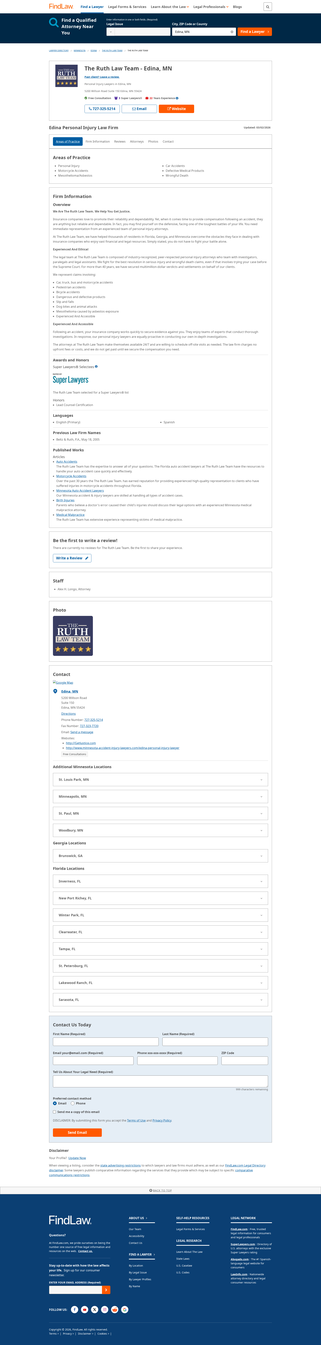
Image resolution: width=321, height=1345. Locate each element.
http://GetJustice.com (81, 743)
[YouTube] (84, 1309)
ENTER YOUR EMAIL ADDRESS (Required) (75, 1282)
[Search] (268, 6)
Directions (68, 714)
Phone (80, 1103)
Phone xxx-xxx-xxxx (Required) (159, 1053)
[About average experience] (177, 98)
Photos (153, 141)
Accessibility (136, 1236)
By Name (134, 1286)
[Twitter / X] (94, 1309)
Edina (94, 50)
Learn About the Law (189, 1252)
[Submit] (106, 1290)
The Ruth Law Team (112, 50)
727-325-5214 (93, 720)
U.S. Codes (182, 1272)
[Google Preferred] (124, 1309)
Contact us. (85, 1251)
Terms (53, 1333)
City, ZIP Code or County (189, 24)
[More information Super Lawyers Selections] (96, 366)
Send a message (81, 732)
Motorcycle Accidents (71, 476)
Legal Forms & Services (190, 1229)
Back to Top (162, 1190)
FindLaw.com (239, 1229)
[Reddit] (114, 1309)
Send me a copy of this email (78, 1112)
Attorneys (137, 141)
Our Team (135, 1229)
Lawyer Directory (59, 50)
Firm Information (98, 141)
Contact (168, 141)
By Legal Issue (138, 1272)
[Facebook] (74, 1309)
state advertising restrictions (120, 1165)
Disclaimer (85, 1333)
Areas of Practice (68, 141)
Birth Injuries (65, 500)
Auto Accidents (66, 462)
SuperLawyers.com (243, 1244)
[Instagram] (104, 1309)
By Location (136, 1265)
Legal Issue (114, 24)
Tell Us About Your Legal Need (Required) (83, 1072)
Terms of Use (136, 1120)
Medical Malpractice (70, 515)
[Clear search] (232, 32)
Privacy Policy (162, 1120)
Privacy (67, 1333)
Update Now (77, 1158)
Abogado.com (240, 1259)
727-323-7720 (89, 726)
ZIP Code (227, 1053)
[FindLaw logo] (63, 6)
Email (62, 1103)
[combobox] (138, 32)
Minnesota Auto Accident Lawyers (80, 491)
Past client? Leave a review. (102, 77)
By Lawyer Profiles (140, 1279)
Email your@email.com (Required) (78, 1053)
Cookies (103, 1333)
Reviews (120, 141)
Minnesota (79, 50)
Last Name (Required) (178, 1034)
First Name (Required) (69, 1034)
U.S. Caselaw (184, 1265)
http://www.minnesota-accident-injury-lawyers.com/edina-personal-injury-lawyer (122, 748)
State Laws (182, 1258)
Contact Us (135, 1243)
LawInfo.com (239, 1274)
